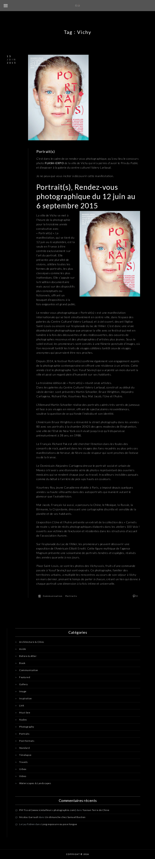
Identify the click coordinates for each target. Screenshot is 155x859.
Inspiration (25, 698)
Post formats (26, 740)
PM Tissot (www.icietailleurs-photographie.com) (47, 810)
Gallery (23, 684)
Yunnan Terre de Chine (96, 810)
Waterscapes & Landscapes (35, 783)
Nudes (23, 719)
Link (21, 705)
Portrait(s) (45, 151)
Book (22, 663)
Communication (53, 596)
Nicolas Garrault (28, 817)
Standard (24, 747)
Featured (24, 677)
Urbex (22, 769)
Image (22, 691)
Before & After (28, 656)
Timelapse (25, 754)
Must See (24, 712)
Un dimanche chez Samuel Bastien (65, 817)
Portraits (71, 596)
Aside (22, 648)
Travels (23, 762)
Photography (26, 726)
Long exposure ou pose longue (59, 824)
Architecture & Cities (31, 641)
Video (22, 776)
